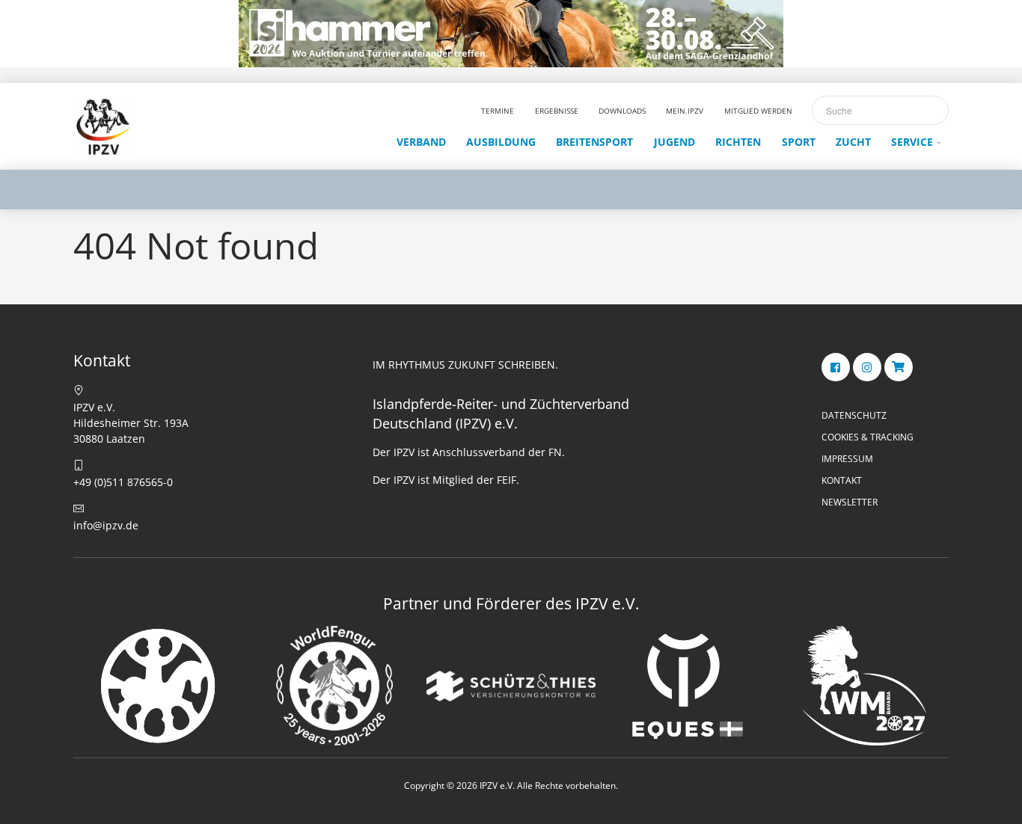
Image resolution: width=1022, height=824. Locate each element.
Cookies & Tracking (867, 437)
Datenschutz (854, 415)
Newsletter (849, 502)
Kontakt (841, 480)
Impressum (847, 458)
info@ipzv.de (105, 525)
